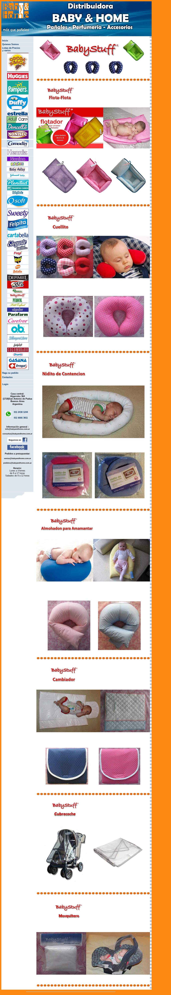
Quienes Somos (10, 44)
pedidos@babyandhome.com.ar (17, 463)
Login (5, 384)
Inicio (5, 40)
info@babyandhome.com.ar (17, 429)
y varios (6, 50)
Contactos (7, 377)
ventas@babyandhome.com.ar (17, 458)
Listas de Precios (11, 48)
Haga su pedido (10, 373)
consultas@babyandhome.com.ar (17, 434)
